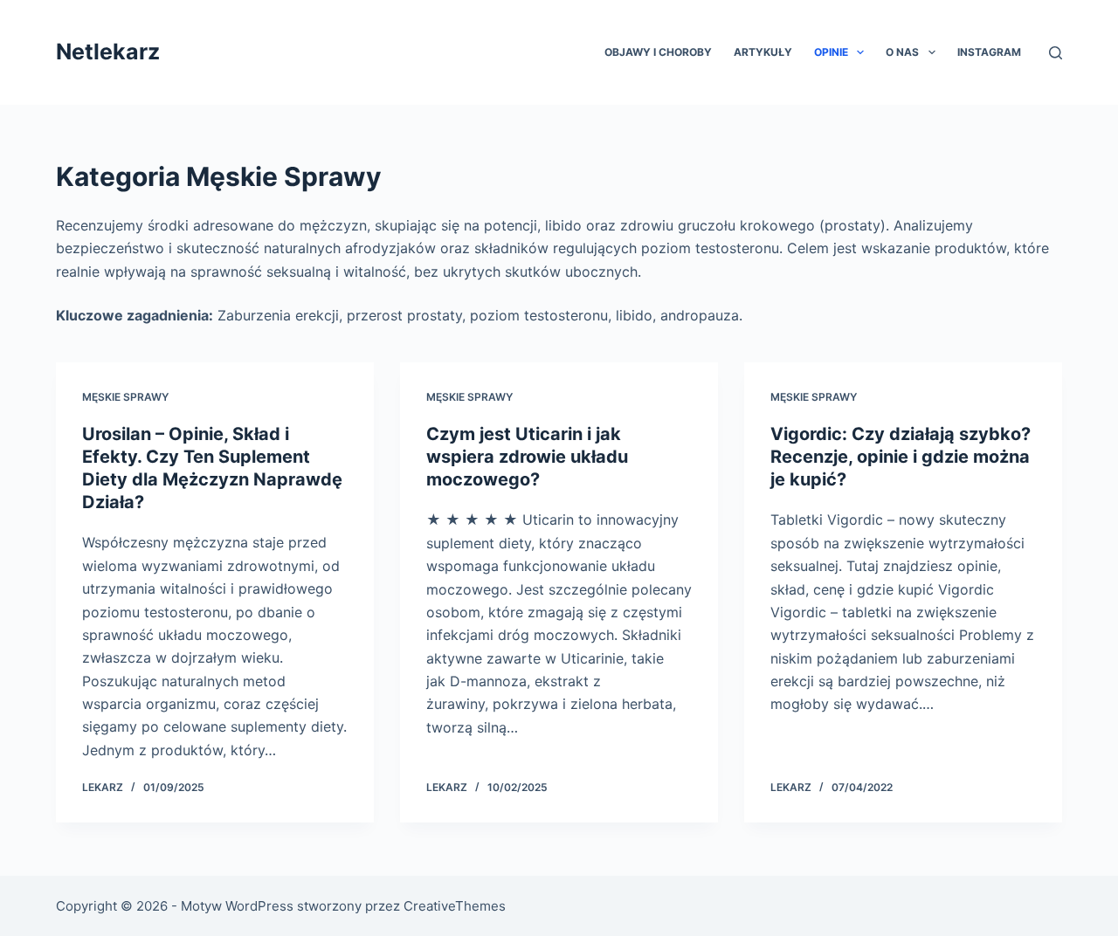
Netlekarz (108, 51)
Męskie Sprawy (125, 396)
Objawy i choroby (658, 51)
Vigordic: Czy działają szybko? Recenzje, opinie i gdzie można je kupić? (900, 456)
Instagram (989, 51)
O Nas (902, 51)
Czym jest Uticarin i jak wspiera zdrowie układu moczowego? (527, 456)
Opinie (831, 51)
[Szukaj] (1055, 52)
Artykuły (763, 51)
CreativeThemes (455, 906)
